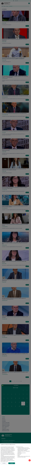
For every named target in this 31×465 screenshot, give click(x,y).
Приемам (11, 463)
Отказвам (4, 463)
